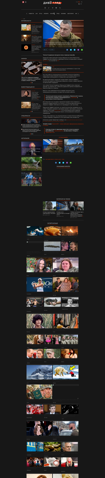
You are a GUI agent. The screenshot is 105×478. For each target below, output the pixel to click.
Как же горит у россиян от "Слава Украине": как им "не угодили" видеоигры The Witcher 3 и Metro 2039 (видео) (37, 39)
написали (74, 97)
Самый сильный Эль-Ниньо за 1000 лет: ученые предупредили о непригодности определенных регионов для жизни (31, 124)
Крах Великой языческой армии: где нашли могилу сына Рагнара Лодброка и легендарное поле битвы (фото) (31, 129)
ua (77, 2)
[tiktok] (49, 8)
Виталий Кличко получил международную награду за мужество (51, 148)
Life (36, 13)
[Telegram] (52, 8)
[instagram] (45, 8)
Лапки (52, 13)
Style (40, 13)
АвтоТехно (70, 13)
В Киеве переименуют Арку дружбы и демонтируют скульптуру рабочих (72, 148)
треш (63, 159)
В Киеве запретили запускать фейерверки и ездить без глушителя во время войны (66, 69)
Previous (27, 14)
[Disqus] (63, 183)
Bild (58, 60)
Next (78, 14)
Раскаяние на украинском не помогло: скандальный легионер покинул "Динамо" (30, 181)
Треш (57, 13)
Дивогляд (46, 60)
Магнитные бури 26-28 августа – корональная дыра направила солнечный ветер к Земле (36, 48)
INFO (76, 13)
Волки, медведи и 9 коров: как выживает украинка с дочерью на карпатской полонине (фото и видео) (31, 165)
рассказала (58, 110)
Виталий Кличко (50, 159)
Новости (31, 13)
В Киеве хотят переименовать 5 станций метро (63, 213)
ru (79, 2)
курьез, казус (57, 159)
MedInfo (46, 13)
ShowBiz (63, 13)
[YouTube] (56, 8)
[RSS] (60, 8)
